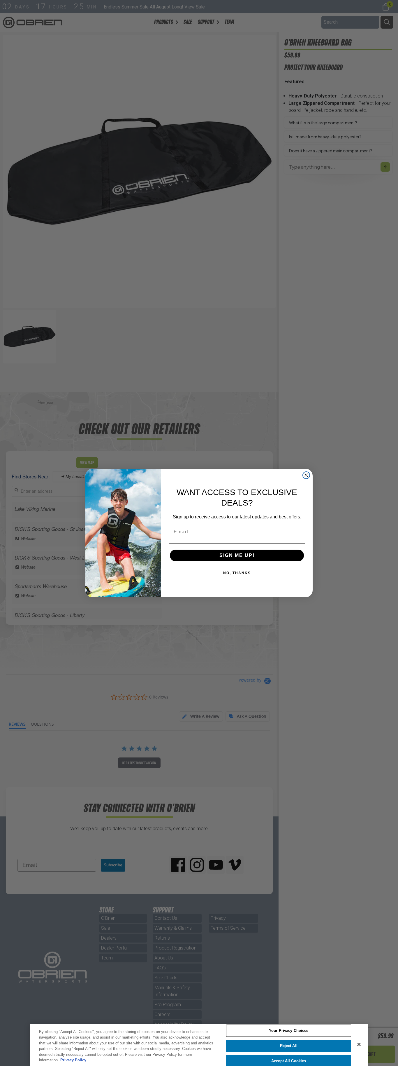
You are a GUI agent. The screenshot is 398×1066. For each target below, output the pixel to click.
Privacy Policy (73, 1060)
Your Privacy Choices (289, 1031)
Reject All (288, 1046)
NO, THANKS (237, 573)
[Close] (359, 1044)
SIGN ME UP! (237, 555)
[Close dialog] (306, 475)
